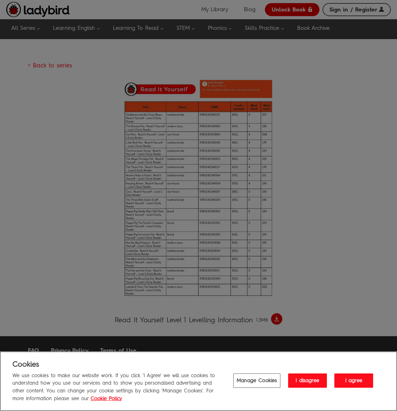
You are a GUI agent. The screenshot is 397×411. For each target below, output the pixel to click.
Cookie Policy (106, 398)
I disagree (307, 380)
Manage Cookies (257, 380)
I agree (353, 380)
